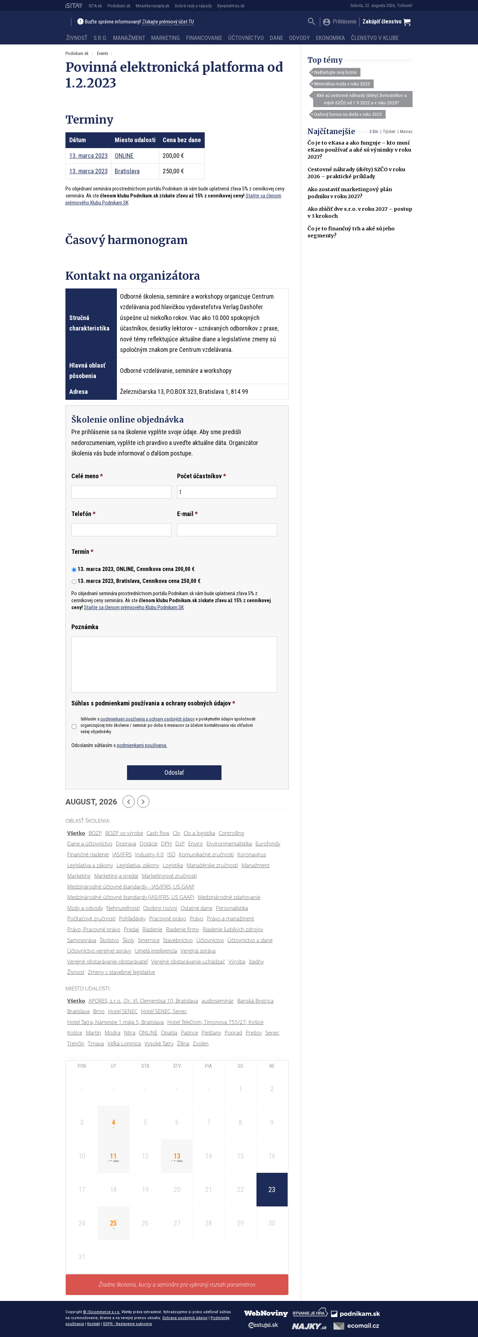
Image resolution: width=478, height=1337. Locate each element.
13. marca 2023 (88, 155)
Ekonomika (330, 37)
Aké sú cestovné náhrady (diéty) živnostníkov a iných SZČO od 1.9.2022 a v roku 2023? (361, 98)
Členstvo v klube (375, 37)
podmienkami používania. (142, 745)
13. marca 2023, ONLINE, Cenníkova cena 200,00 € (136, 569)
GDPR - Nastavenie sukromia (127, 1323)
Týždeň (389, 131)
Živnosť (76, 37)
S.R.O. (100, 37)
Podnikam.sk (119, 5)
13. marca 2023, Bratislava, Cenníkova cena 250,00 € (139, 581)
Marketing (165, 37)
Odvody (299, 37)
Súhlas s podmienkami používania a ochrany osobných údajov (153, 703)
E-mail (187, 513)
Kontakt (93, 1323)
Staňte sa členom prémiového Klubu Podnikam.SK (134, 608)
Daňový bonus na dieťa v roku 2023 (348, 114)
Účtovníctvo (246, 37)
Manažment (129, 37)
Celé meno (87, 476)
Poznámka (84, 627)
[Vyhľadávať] (312, 22)
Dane (276, 37)
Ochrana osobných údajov (185, 1317)
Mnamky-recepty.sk (152, 5)
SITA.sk (95, 5)
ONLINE (124, 155)
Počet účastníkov (201, 476)
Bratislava (127, 171)
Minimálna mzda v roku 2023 (342, 83)
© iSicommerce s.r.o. (101, 1311)
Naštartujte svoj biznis (335, 72)
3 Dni (374, 131)
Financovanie (204, 37)
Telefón (83, 513)
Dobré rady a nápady (193, 5)
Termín (82, 551)
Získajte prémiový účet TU (168, 22)
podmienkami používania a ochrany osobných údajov (147, 719)
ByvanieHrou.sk (231, 5)
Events (102, 53)
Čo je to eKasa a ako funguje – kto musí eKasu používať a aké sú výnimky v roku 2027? (359, 150)
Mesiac (406, 131)
